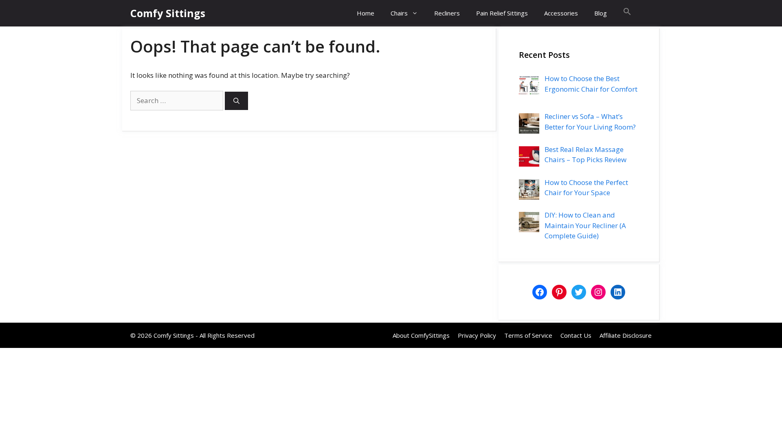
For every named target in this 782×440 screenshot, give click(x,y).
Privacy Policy (477, 335)
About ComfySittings (421, 335)
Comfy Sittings (167, 13)
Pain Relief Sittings (502, 13)
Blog (600, 13)
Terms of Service (528, 335)
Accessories (561, 13)
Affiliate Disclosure (626, 335)
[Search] (236, 101)
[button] (627, 13)
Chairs (399, 13)
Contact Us (575, 335)
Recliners (447, 13)
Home (365, 13)
